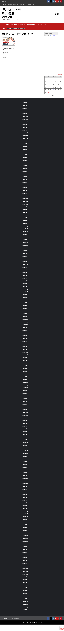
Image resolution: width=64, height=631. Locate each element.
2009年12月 (25, 450)
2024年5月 (24, 152)
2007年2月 (24, 530)
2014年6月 (24, 398)
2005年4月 (24, 590)
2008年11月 (25, 481)
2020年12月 (25, 226)
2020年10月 (25, 231)
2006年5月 (24, 555)
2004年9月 (24, 609)
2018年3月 (24, 280)
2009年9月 (24, 456)
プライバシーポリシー (41, 24)
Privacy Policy (15, 618)
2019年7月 (24, 253)
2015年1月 (24, 379)
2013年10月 (25, 418)
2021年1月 (24, 223)
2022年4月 (24, 187)
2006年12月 (25, 535)
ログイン (25, 4)
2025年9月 (24, 124)
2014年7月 (24, 396)
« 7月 (53, 95)
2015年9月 (24, 357)
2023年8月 (24, 163)
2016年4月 (24, 341)
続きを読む (5, 57)
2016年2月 (24, 346)
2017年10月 (25, 291)
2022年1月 (24, 196)
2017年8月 (24, 297)
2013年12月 (25, 412)
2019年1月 (24, 261)
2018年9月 (24, 267)
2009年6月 (24, 464)
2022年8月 (24, 179)
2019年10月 (25, 245)
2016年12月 (25, 319)
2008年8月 (24, 489)
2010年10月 (25, 442)
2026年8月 (24, 102)
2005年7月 (24, 582)
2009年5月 (24, 467)
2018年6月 (24, 272)
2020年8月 (24, 234)
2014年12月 (25, 382)
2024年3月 (24, 157)
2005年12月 (25, 568)
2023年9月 (24, 160)
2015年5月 (24, 368)
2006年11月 (25, 538)
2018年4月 (24, 278)
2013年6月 (24, 428)
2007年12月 (25, 511)
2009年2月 (24, 475)
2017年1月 (24, 316)
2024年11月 (25, 135)
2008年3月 (24, 502)
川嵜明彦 (4, 4)
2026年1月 (24, 113)
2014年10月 (25, 387)
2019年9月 (24, 248)
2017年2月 (24, 313)
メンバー (14, 28)
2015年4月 (24, 371)
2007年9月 (24, 519)
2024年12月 (25, 132)
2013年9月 (24, 420)
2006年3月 (24, 560)
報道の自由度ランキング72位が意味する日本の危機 (8, 48)
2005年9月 (24, 576)
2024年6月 (24, 149)
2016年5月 (24, 338)
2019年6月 (24, 256)
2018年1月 (24, 286)
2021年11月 (25, 201)
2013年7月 (24, 426)
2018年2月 (24, 283)
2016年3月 (24, 344)
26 (53, 89)
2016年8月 (24, 330)
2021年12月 (25, 198)
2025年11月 (25, 119)
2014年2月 (24, 407)
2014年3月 (24, 404)
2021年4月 (24, 217)
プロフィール (6, 24)
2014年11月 (25, 385)
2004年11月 (25, 604)
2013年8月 (24, 423)
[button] (61, 26)
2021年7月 (24, 212)
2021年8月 (24, 209)
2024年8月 (24, 143)
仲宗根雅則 (9, 4)
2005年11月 (25, 571)
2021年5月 (24, 215)
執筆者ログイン (31, 4)
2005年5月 (24, 587)
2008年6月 (24, 494)
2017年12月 (25, 289)
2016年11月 (25, 322)
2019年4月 (24, 259)
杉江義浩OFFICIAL (8, 15)
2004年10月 (25, 607)
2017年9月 (24, 294)
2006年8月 (24, 546)
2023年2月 (24, 174)
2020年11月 (25, 228)
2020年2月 (24, 237)
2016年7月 (24, 333)
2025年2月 (24, 130)
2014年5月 (24, 401)
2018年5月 (24, 275)
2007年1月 (24, 533)
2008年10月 (25, 483)
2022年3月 (24, 190)
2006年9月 (24, 544)
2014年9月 (24, 390)
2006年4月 (24, 557)
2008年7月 (24, 492)
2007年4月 (24, 524)
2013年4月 (24, 434)
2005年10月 (25, 574)
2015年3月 (24, 374)
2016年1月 (24, 349)
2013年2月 (24, 439)
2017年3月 (24, 311)
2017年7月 (24, 300)
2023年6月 (24, 168)
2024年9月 (24, 141)
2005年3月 (24, 593)
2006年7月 (24, 549)
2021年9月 (24, 206)
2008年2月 (24, 505)
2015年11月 (25, 354)
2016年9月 (24, 327)
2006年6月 (24, 552)
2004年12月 (25, 601)
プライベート (13, 24)
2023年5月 (24, 171)
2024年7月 (24, 146)
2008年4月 (24, 500)
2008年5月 (24, 497)
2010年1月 (24, 448)
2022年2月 (24, 193)
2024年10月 (25, 138)
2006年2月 (24, 563)
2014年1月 (24, 409)
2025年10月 (25, 122)
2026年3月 (24, 108)
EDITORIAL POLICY (31, 24)
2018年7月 (24, 270)
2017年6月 (24, 302)
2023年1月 (24, 176)
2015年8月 (24, 360)
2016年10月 (25, 324)
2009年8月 (24, 459)
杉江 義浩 (5, 51)
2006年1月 (24, 566)
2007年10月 (25, 516)
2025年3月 (24, 127)
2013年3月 (24, 437)
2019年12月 (25, 242)
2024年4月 (24, 154)
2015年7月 (24, 363)
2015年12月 (25, 352)
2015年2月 (24, 376)
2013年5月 (24, 431)
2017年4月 (24, 308)
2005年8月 (24, 579)
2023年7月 (24, 165)
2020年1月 (24, 239)
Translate (55, 35)
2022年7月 (24, 182)
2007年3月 (24, 527)
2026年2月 (24, 111)
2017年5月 (24, 305)
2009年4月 (24, 470)
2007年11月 (25, 513)
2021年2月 (24, 220)
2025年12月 (25, 116)
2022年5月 (24, 185)
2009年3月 (24, 472)
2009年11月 (25, 453)
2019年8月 (24, 250)
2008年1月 (24, 508)
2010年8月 (24, 445)
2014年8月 (24, 393)
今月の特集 (5, 43)
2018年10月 (25, 264)
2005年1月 (24, 598)
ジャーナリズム (6, 42)
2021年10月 (25, 204)
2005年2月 (24, 596)
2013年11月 (25, 415)
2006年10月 (25, 541)
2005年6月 (24, 585)
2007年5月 (24, 522)
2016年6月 (24, 335)
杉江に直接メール (22, 24)
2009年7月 (24, 461)
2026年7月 (24, 105)
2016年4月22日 (11, 51)
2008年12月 (25, 478)
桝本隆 (14, 4)
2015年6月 (24, 365)
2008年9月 (24, 486)
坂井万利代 (19, 4)
